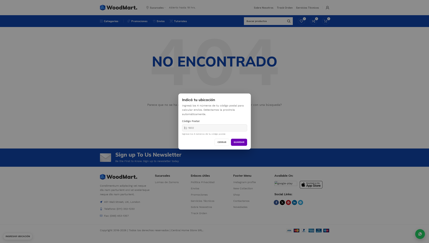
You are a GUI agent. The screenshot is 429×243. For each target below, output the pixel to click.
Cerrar (221, 142)
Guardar (239, 142)
